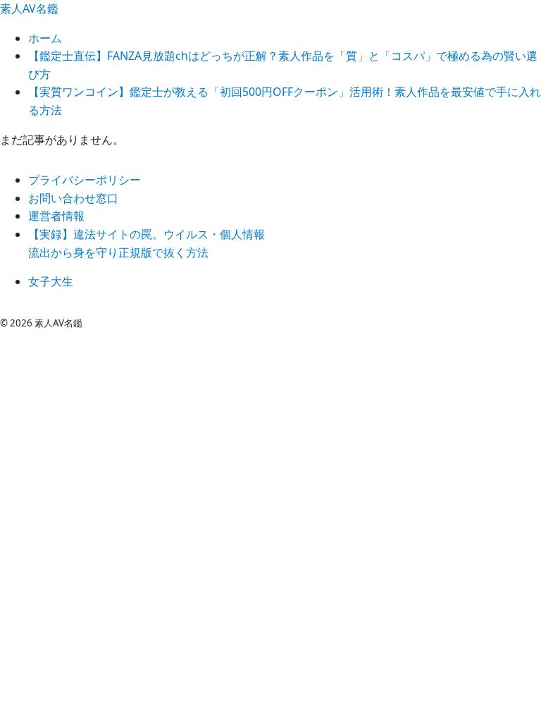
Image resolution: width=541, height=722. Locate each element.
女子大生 (50, 281)
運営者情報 (56, 216)
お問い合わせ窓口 (73, 198)
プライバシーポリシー (84, 180)
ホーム (45, 38)
